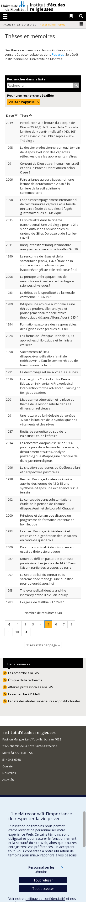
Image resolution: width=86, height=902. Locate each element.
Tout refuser (43, 880)
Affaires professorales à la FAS (30, 687)
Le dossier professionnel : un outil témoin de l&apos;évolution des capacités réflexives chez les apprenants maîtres (50, 151)
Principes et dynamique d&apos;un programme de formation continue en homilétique (47, 519)
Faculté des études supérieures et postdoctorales (44, 701)
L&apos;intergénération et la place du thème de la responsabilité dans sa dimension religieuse (47, 403)
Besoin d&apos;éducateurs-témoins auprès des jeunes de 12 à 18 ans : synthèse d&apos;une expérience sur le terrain (49, 486)
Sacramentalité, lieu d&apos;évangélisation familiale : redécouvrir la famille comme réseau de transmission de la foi (49, 358)
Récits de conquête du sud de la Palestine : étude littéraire (43, 433)
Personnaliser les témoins (45, 869)
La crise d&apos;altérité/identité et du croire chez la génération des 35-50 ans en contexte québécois (48, 535)
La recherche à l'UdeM (24, 694)
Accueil (8, 24)
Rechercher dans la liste (26, 79)
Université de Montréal (13, 6)
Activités (8, 780)
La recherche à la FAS (23, 673)
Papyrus (58, 54)
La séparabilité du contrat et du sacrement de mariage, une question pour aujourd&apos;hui (47, 579)
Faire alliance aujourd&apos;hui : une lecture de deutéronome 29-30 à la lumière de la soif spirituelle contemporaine (47, 186)
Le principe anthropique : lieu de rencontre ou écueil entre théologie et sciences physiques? (47, 281)
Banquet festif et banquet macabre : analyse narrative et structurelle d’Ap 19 (49, 247)
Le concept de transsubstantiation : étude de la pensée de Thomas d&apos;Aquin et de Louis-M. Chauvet (47, 503)
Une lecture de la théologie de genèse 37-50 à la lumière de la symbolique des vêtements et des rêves (48, 419)
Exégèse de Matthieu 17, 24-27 (42, 602)
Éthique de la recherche (25, 680)
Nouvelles (9, 773)
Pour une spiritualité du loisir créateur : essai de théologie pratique (48, 549)
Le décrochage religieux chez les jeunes (49, 372)
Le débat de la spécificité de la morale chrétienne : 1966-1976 (47, 294)
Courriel (7, 766)
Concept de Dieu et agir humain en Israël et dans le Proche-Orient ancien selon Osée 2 (49, 167)
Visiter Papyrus (22, 102)
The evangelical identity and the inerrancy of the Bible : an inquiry (44, 592)
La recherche (25, 24)
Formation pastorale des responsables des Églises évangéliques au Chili (48, 326)
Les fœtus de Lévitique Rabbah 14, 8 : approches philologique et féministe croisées (47, 340)
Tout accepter (43, 888)
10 (18, 631)
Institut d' (47, 7)
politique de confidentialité (45, 898)
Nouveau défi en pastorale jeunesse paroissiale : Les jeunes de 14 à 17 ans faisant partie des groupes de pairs (48, 563)
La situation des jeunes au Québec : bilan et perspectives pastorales (50, 469)
